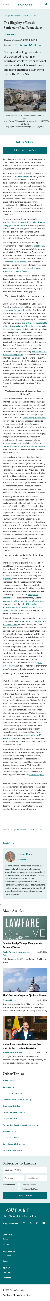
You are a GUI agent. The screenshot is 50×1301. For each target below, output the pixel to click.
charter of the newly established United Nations (24, 446)
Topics (5, 1239)
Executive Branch (11, 1119)
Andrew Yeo (21, 952)
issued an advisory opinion (14, 310)
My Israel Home (37, 246)
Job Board (7, 1256)
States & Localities (11, 1138)
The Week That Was (30, 1189)
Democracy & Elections (13, 1112)
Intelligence (9, 1131)
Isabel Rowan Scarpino (12, 1052)
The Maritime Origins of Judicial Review (25, 995)
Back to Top (8, 843)
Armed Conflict (10, 1080)
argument (7, 578)
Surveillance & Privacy (13, 1144)
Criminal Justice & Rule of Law (16, 1100)
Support (6, 1261)
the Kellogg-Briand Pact (35, 417)
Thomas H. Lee (9, 1000)
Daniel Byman (9, 952)
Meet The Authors (24, 141)
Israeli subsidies (22, 176)
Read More (23, 860)
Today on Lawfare (29, 1185)
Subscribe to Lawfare (25, 150)
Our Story (7, 1272)
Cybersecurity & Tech (13, 1106)
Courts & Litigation (12, 1093)
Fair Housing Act (36, 774)
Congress (7, 1087)
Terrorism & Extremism (13, 1150)
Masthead (7, 1278)
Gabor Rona (10, 34)
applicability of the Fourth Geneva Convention (23, 601)
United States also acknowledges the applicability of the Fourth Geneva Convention (22, 607)
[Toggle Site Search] (46, 4)
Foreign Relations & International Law (20, 16)
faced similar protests (17, 261)
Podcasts (7, 1244)
